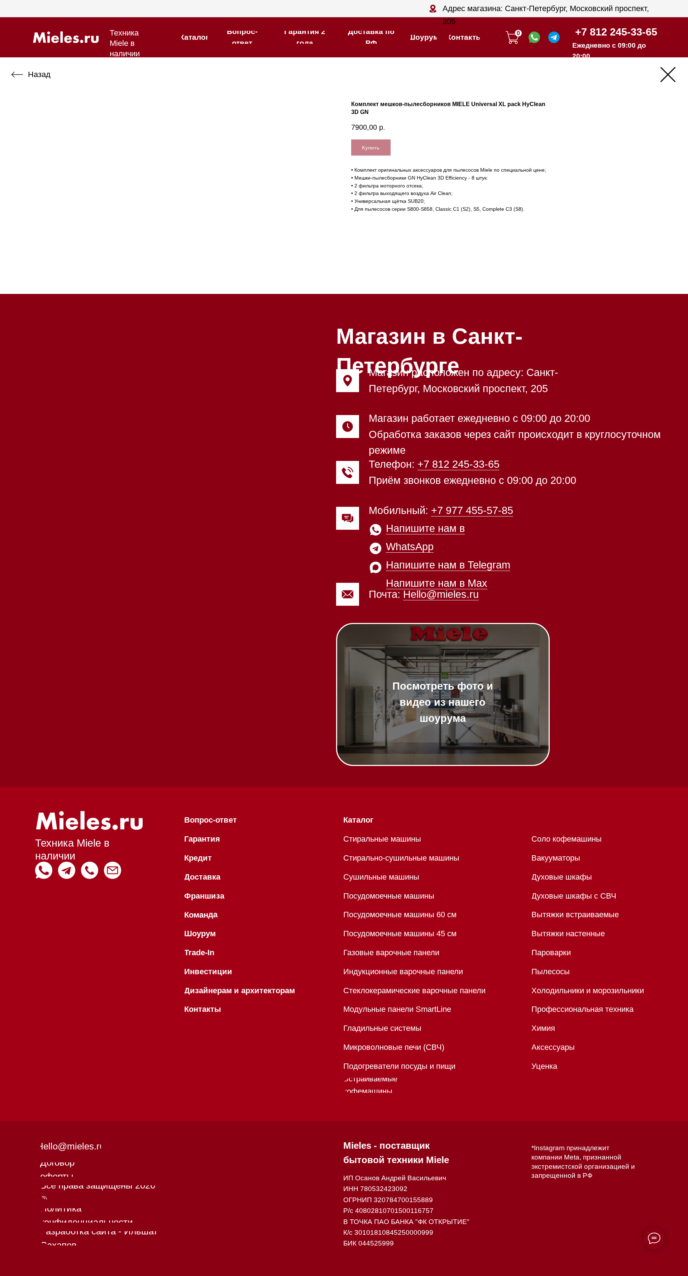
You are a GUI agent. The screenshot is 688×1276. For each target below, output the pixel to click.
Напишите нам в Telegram (448, 565)
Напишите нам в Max (436, 583)
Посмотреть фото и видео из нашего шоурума (442, 702)
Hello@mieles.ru (441, 594)
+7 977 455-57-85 (472, 510)
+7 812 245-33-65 (616, 32)
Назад (39, 74)
